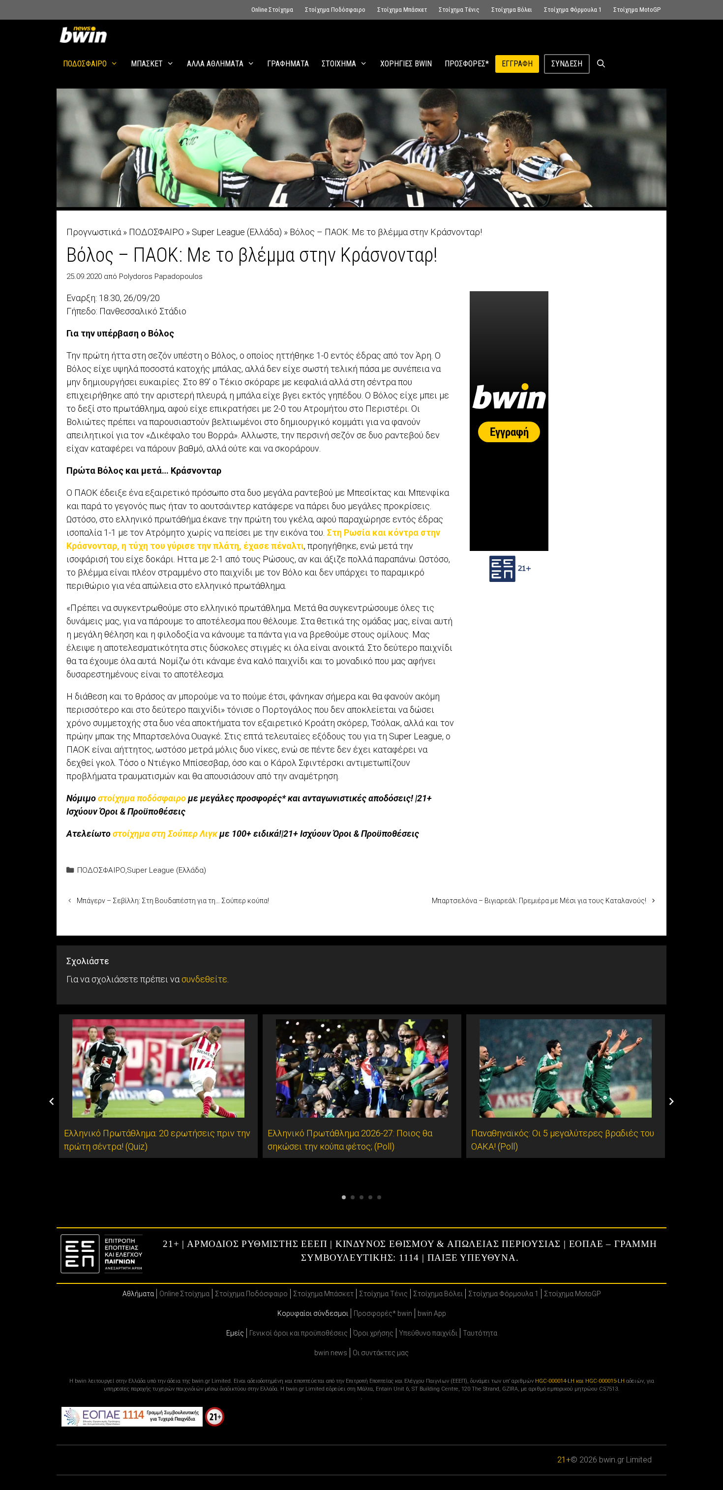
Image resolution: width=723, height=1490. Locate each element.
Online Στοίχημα (272, 9)
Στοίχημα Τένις (459, 9)
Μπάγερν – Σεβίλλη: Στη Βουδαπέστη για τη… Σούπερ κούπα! (173, 901)
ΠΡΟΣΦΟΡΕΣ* (467, 63)
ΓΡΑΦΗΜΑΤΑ (288, 63)
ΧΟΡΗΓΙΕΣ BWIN (406, 63)
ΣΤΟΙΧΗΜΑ (339, 63)
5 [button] (379, 1197)
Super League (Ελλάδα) (237, 232)
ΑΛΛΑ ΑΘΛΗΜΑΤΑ (215, 63)
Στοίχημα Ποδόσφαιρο (335, 9)
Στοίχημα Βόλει (511, 9)
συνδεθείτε (204, 979)
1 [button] (344, 1197)
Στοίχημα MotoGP (637, 9)
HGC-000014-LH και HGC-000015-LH (580, 1381)
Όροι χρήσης (373, 1333)
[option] (158, 1086)
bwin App (432, 1313)
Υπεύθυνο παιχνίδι (428, 1333)
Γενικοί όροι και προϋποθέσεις (298, 1333)
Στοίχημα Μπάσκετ (402, 9)
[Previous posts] (51, 1101)
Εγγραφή (517, 63)
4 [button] (370, 1197)
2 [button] (353, 1197)
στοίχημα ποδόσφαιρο (142, 798)
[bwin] (85, 34)
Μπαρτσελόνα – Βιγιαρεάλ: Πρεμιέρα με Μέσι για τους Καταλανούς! (539, 901)
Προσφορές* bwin (383, 1313)
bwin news (330, 1353)
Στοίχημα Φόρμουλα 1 (573, 9)
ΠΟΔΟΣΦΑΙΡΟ (85, 63)
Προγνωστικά (93, 232)
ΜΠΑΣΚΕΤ (147, 63)
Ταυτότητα (480, 1333)
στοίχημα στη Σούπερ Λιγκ (165, 833)
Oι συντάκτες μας (381, 1353)
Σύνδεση (566, 63)
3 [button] (361, 1197)
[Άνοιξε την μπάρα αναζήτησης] (601, 64)
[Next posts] (671, 1101)
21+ (564, 1459)
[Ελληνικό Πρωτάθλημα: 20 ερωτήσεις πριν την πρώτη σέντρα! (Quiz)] (158, 1111)
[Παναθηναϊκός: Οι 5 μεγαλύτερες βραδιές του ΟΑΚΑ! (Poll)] (566, 1111)
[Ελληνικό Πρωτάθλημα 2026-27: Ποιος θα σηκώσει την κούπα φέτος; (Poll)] (362, 1111)
